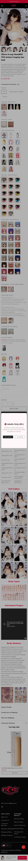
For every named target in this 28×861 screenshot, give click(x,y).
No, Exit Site (20, 437)
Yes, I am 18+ (8, 437)
